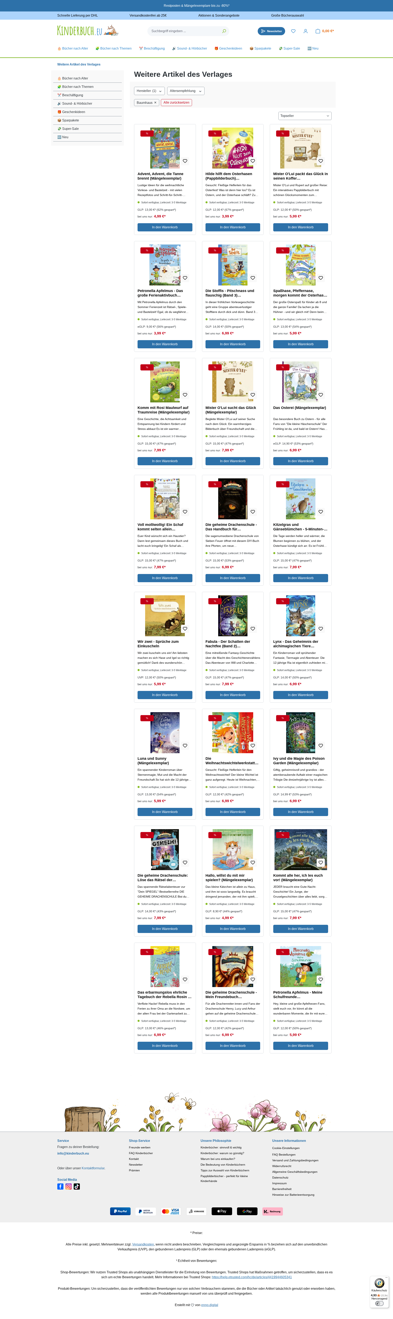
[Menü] (386, 1278)
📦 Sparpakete (68, 120)
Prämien (134, 1170)
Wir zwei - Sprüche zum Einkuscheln (158, 644)
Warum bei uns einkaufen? (218, 1158)
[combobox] (183, 31)
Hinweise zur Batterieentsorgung (293, 1194)
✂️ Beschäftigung (70, 95)
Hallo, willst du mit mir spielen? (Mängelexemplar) (229, 877)
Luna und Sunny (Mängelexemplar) (153, 760)
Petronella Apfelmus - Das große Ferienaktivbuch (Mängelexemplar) (160, 293)
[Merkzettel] (293, 31)
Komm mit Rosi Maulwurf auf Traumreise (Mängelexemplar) (164, 410)
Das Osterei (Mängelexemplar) (299, 408)
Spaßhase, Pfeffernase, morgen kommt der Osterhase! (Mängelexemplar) (300, 293)
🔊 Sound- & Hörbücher (74, 103)
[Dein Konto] (305, 31)
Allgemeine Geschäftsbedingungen (294, 1171)
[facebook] (60, 1186)
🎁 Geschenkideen (71, 112)
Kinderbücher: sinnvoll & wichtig (221, 1147)
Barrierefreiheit (281, 1189)
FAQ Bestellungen (284, 1154)
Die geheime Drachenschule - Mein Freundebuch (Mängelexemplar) (231, 994)
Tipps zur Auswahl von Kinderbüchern (225, 1170)
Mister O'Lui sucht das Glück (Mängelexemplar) (231, 410)
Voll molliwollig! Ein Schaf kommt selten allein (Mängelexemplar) (160, 527)
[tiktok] (77, 1186)
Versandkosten (143, 1244)
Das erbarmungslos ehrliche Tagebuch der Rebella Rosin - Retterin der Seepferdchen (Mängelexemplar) (163, 994)
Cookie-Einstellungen (286, 1148)
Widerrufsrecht (281, 1166)
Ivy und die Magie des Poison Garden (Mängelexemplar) (299, 760)
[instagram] (69, 1186)
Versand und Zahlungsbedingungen (295, 1160)
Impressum (279, 1183)
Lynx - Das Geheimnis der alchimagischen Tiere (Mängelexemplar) (295, 644)
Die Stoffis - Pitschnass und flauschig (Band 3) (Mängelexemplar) (230, 293)
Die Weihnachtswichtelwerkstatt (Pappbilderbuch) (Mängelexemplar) (230, 760)
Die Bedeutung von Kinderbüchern (223, 1164)
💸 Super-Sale (68, 128)
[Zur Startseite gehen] (88, 30)
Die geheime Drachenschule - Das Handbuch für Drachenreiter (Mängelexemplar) (231, 527)
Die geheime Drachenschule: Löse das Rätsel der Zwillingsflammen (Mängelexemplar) (163, 877)
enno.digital (209, 1305)
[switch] (379, 1303)
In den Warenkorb (165, 227)
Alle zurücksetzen (176, 102)
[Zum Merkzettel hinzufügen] (185, 161)
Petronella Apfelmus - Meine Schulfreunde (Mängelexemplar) (297, 994)
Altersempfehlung (183, 91)
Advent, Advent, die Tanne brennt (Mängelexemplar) (160, 176)
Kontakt (134, 1158)
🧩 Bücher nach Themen (75, 86)
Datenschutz (280, 1177)
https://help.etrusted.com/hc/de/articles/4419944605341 (252, 1277)
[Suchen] (224, 31)
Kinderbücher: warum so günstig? (222, 1153)
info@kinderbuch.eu (73, 1153)
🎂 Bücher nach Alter (72, 78)
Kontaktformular (93, 1168)
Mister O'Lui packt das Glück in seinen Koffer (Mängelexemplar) (300, 176)
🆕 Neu (62, 137)
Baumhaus (147, 102)
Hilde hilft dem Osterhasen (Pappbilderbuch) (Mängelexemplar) (229, 176)
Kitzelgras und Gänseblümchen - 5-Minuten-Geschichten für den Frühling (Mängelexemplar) (299, 527)
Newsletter (136, 1164)
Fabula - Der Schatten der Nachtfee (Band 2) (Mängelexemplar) (228, 644)
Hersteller (146, 91)
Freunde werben (139, 1147)
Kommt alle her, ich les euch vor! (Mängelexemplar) (298, 877)
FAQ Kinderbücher (141, 1153)
